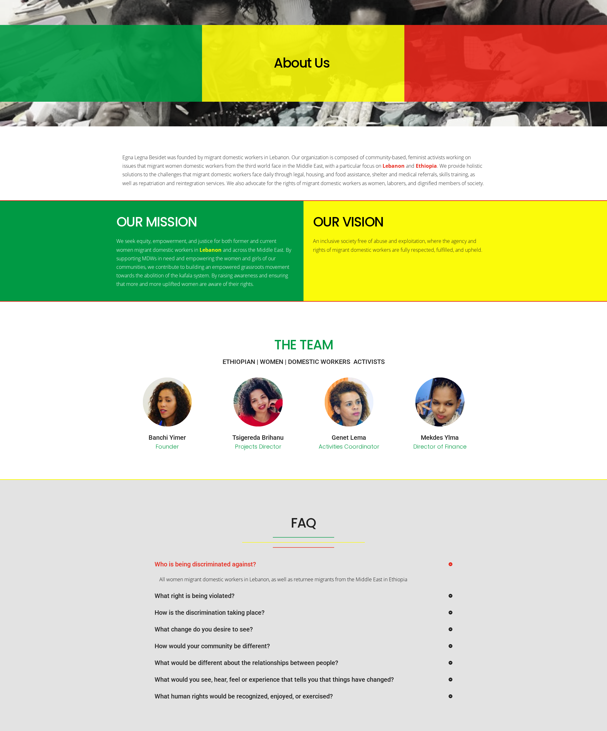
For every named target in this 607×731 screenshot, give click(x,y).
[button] (303, 564)
